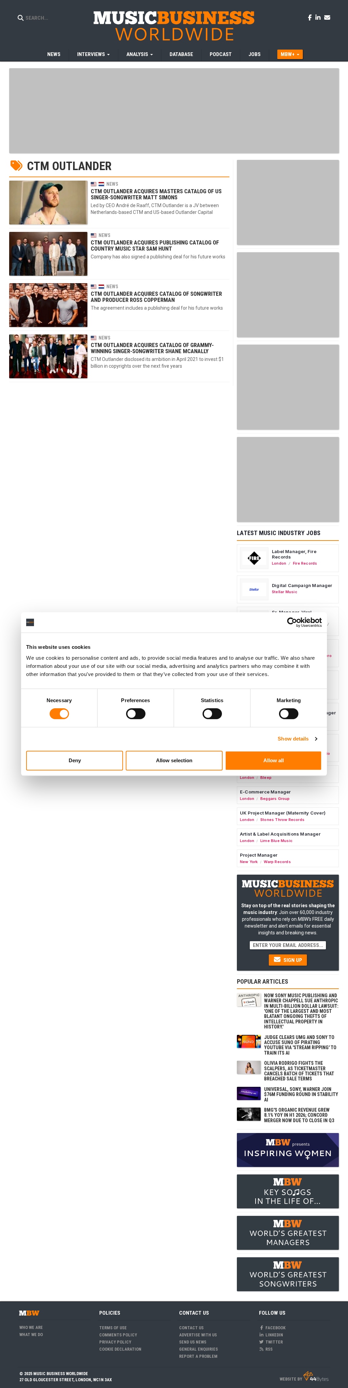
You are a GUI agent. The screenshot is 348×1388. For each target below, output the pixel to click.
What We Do (31, 1334)
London (279, 563)
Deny (75, 760)
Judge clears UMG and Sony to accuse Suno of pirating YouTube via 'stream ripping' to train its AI (300, 1045)
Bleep (266, 777)
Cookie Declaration (120, 1349)
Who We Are (31, 1327)
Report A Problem (198, 1356)
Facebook (274, 1327)
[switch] (135, 713)
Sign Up (292, 960)
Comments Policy (118, 1334)
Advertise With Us (198, 1334)
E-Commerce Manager (265, 792)
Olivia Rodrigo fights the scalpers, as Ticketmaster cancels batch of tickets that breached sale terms (299, 1070)
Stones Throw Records (282, 819)
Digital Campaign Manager (302, 585)
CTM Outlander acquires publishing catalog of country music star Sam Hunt (155, 245)
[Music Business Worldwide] (174, 25)
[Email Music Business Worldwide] (327, 17)
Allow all (273, 760)
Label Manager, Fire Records (294, 554)
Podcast (221, 54)
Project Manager (258, 855)
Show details (293, 739)
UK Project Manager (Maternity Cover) (283, 813)
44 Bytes (316, 1376)
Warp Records (277, 861)
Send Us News (192, 1342)
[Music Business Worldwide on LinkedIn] (319, 17)
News (53, 54)
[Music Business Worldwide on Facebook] (311, 17)
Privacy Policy (115, 1342)
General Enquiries (198, 1349)
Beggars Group (275, 798)
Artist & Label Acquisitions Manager (280, 834)
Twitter (273, 1342)
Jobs (254, 54)
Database (181, 54)
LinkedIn (273, 1334)
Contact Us (191, 1327)
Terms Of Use (113, 1327)
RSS (268, 1349)
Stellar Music (284, 591)
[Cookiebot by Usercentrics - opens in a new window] (292, 622)
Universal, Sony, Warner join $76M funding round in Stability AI (301, 1094)
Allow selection (174, 760)
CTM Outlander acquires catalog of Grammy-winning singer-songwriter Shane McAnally (152, 348)
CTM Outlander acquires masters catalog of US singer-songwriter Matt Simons (156, 194)
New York (249, 861)
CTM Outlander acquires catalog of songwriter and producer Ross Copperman (156, 296)
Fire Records (305, 563)
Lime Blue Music (276, 840)
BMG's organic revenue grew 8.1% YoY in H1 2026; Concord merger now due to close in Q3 (299, 1115)
